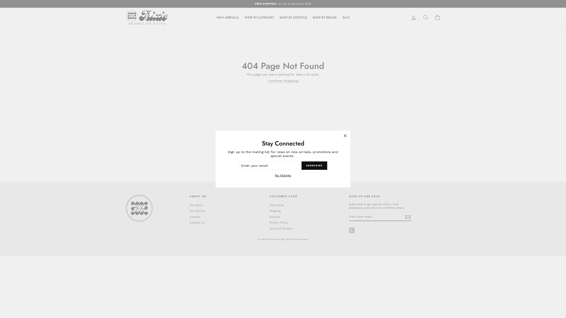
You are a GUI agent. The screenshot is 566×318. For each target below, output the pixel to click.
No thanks (283, 175)
